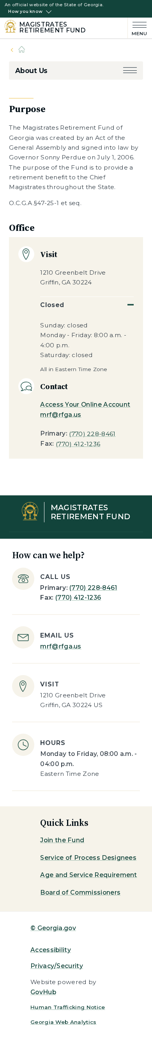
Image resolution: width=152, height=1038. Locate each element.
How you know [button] (25, 11)
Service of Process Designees (88, 857)
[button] (130, 70)
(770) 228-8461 (92, 434)
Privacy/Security (56, 966)
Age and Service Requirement (88, 875)
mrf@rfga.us (60, 414)
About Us (31, 70)
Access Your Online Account (85, 404)
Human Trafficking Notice (67, 1007)
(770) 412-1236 (78, 444)
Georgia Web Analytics (63, 1022)
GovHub (43, 992)
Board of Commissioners (80, 892)
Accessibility (50, 950)
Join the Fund (62, 840)
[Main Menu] (137, 28)
